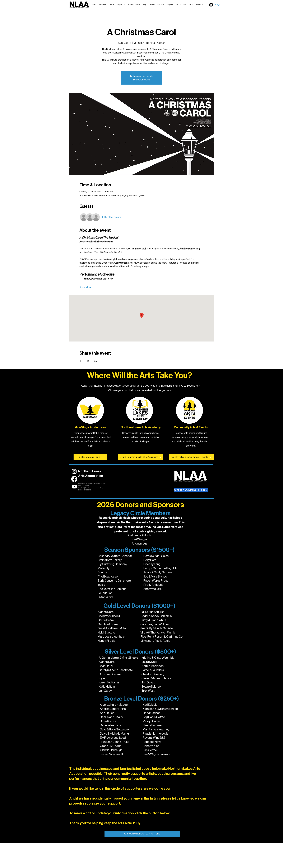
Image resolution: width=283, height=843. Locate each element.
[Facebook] (74, 479)
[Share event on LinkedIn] (95, 361)
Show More (85, 287)
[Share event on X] (88, 361)
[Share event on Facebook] (80, 361)
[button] (111, 4)
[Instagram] (74, 471)
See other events (141, 80)
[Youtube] (74, 487)
